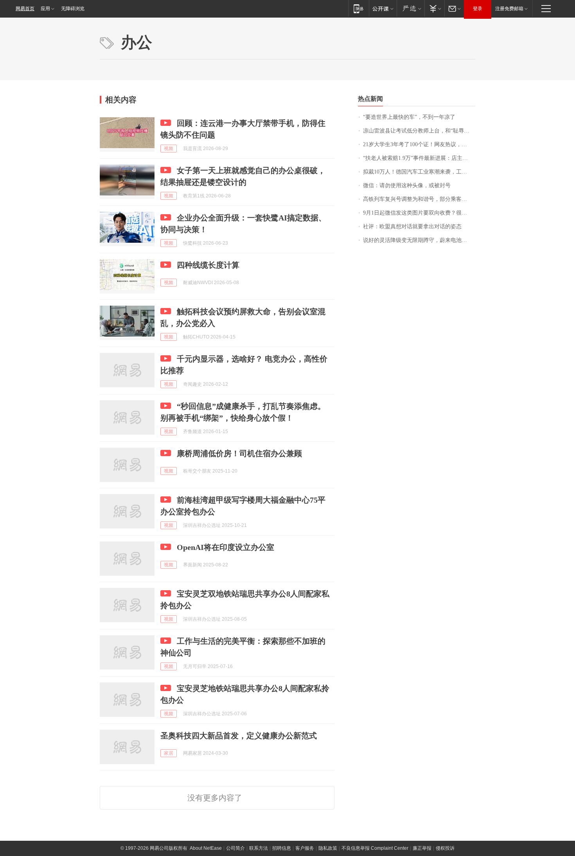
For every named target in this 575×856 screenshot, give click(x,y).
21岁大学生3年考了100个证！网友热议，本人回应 (419, 144)
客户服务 (304, 848)
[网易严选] (410, 8)
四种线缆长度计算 (208, 265)
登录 (477, 8)
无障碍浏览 (72, 8)
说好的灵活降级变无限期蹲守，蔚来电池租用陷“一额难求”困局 (419, 240)
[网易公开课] (383, 8)
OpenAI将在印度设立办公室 (225, 547)
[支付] (434, 8)
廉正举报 (422, 848)
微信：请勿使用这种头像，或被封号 (407, 185)
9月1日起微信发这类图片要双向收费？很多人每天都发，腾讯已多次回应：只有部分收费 (419, 213)
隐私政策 (327, 848)
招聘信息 (281, 848)
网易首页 (25, 8)
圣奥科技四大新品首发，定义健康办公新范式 (238, 735)
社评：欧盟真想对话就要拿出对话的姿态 (412, 226)
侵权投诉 (445, 848)
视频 (168, 148)
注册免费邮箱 (509, 8)
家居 (168, 753)
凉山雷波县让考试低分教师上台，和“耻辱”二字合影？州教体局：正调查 (419, 131)
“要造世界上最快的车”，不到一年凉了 (409, 117)
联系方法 (258, 848)
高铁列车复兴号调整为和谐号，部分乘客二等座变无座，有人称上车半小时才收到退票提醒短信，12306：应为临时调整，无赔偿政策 (419, 199)
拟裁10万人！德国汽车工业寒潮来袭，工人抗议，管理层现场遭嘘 (419, 172)
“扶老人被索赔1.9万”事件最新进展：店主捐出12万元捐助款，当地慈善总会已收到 (419, 158)
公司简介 (235, 848)
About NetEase (206, 848)
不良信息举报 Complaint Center (374, 848)
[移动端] (358, 8)
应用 (45, 8)
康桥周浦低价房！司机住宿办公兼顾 (239, 453)
